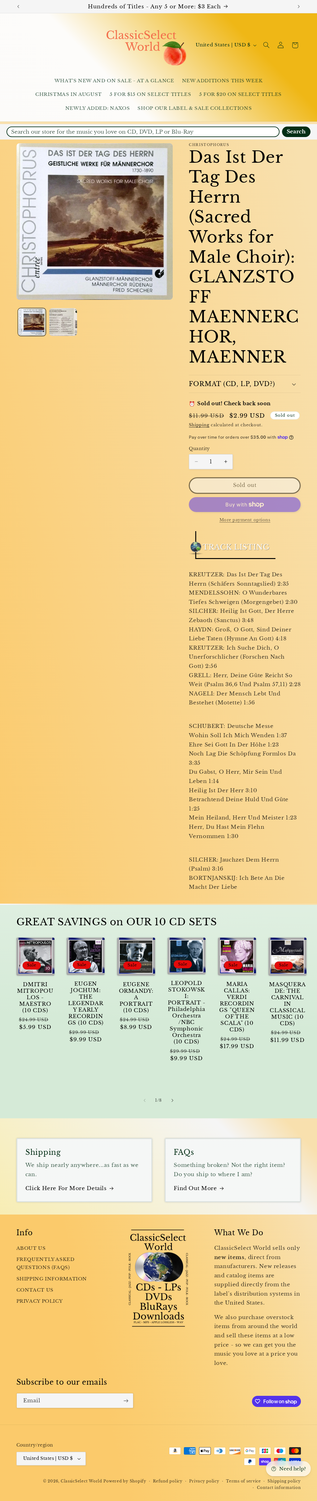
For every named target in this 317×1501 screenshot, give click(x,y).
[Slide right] (172, 1100)
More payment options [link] (245, 520)
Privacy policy (204, 1481)
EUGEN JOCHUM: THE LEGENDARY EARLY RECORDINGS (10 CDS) (86, 1003)
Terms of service (243, 1481)
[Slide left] (144, 1100)
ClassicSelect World (81, 1481)
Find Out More (195, 1188)
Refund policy (168, 1481)
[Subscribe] (126, 1400)
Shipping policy (284, 1481)
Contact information (279, 1488)
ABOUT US (31, 1248)
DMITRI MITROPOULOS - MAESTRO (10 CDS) (35, 997)
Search (296, 131)
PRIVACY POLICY (39, 1301)
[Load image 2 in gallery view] (63, 322)
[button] (266, 45)
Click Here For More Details (66, 1188)
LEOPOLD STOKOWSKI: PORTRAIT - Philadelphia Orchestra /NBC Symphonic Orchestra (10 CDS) (187, 1012)
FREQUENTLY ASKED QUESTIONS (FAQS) (45, 1263)
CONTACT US (35, 1290)
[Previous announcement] (18, 6)
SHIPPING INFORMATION (51, 1279)
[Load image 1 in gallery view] (32, 322)
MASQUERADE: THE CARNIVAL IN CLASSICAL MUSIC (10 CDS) (287, 1004)
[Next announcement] (299, 6)
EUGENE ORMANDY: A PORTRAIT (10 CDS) (136, 997)
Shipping (199, 425)
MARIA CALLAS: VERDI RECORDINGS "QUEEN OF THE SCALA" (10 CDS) (236, 1007)
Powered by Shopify (124, 1481)
